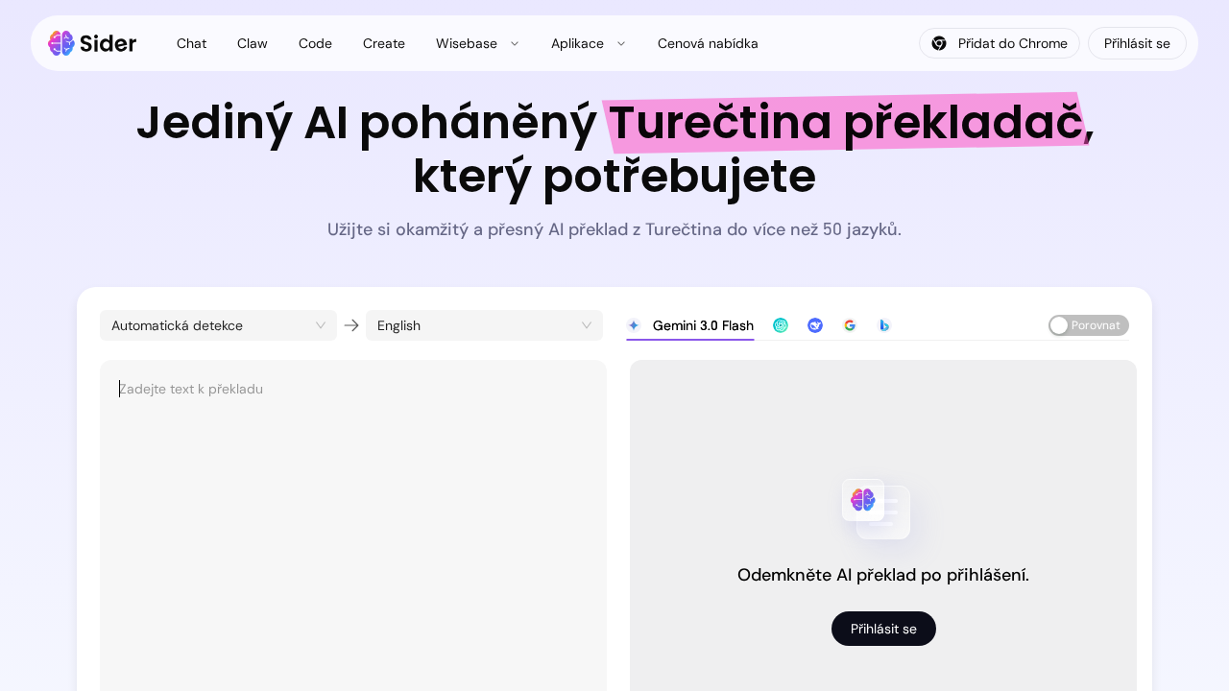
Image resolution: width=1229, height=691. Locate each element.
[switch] (1088, 325)
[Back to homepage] (92, 43)
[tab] (690, 325)
